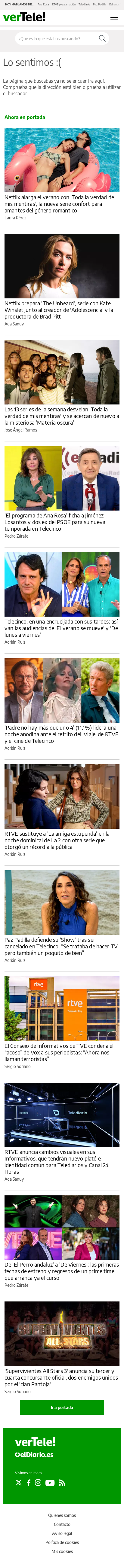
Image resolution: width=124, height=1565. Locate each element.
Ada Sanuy (14, 323)
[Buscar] (102, 38)
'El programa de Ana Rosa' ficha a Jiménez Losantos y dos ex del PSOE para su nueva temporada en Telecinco (55, 522)
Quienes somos (62, 1515)
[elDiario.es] (34, 1454)
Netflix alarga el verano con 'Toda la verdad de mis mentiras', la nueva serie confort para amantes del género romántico (59, 204)
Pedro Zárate (16, 535)
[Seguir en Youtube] (50, 1482)
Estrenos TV (116, 4)
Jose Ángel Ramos (21, 429)
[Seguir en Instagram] (38, 1482)
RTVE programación (64, 4)
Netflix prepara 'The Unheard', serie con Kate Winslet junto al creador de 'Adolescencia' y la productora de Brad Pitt (59, 310)
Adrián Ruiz (15, 642)
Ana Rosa (43, 4)
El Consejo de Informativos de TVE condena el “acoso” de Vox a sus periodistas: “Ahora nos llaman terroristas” (59, 1052)
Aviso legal (62, 1533)
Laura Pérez (15, 217)
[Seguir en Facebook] (28, 1482)
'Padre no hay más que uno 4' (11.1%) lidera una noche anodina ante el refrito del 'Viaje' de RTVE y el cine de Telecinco (62, 734)
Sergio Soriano (18, 1066)
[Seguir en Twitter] (18, 1482)
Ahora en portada (25, 117)
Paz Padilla (99, 4)
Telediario (84, 4)
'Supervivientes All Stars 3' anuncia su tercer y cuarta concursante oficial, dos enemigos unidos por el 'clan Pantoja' (61, 1377)
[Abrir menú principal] (114, 17)
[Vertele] (35, 1441)
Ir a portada (62, 1407)
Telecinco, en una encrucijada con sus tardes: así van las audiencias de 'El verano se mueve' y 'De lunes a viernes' (61, 628)
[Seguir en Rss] (62, 1482)
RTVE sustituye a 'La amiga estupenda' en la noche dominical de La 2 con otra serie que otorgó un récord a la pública (57, 840)
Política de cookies (62, 1542)
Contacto (62, 1524)
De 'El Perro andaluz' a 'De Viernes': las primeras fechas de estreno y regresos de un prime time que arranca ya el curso (62, 1271)
